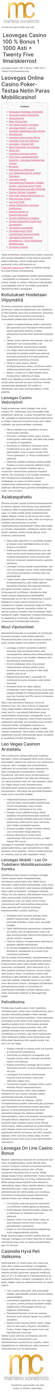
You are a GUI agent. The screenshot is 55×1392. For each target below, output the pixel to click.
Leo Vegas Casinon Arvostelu (24, 124)
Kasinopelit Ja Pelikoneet (21, 169)
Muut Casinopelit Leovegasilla (24, 147)
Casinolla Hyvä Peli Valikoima (24, 140)
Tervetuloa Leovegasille (21, 227)
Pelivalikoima (15, 134)
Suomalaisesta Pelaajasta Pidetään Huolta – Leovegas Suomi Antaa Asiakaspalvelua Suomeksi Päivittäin (27, 185)
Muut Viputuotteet (18, 121)
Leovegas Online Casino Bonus (24, 137)
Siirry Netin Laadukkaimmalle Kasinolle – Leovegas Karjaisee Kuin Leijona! (27, 160)
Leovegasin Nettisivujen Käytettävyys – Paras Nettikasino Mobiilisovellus (25, 240)
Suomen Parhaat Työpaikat (22, 192)
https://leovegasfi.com (12, 267)
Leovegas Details (17, 179)
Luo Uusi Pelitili (16, 202)
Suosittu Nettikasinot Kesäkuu (24, 218)
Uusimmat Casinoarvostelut (23, 153)
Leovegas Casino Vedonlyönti (24, 115)
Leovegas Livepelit (18, 247)
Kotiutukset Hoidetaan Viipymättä (26, 111)
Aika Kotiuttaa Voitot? (20, 198)
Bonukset (13, 166)
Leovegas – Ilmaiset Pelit (21, 144)
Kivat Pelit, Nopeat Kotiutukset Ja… (27, 195)
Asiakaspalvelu (16, 118)
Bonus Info (14, 150)
